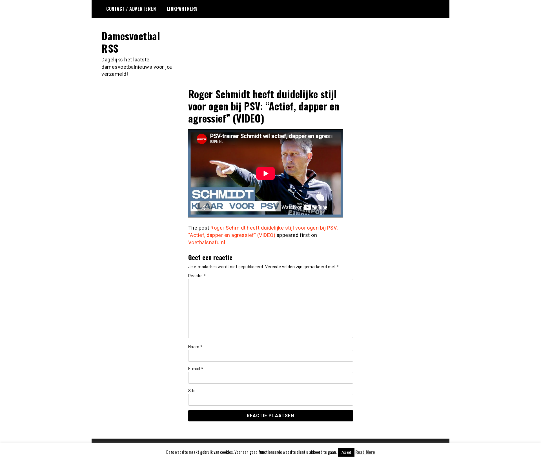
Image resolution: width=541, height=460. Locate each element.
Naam (195, 347)
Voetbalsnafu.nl (206, 242)
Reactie (197, 276)
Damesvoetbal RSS (130, 41)
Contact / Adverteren (131, 8)
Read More (365, 452)
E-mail (195, 368)
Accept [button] (346, 452)
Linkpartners (182, 8)
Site (192, 390)
